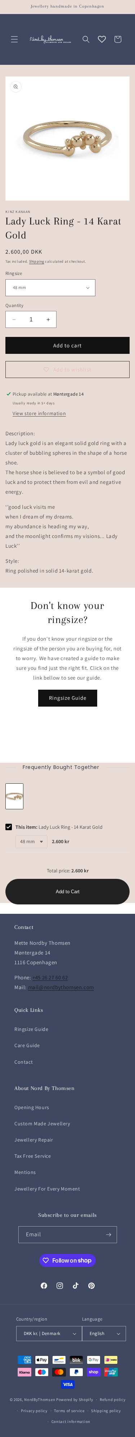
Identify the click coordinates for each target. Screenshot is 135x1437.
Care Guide (27, 1045)
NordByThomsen (39, 1399)
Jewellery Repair (33, 1139)
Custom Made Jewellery (42, 1123)
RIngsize (13, 273)
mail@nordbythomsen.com (61, 987)
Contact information (70, 1421)
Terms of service (69, 1410)
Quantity (14, 305)
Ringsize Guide (67, 697)
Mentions (25, 1172)
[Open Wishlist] (102, 39)
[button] (14, 39)
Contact (23, 1062)
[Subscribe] (109, 1234)
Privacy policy (34, 1410)
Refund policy (112, 1399)
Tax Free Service (32, 1156)
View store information (39, 413)
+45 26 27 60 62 (50, 977)
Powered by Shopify (74, 1399)
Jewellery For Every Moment (47, 1188)
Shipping (36, 261)
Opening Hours (31, 1107)
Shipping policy (106, 1410)
